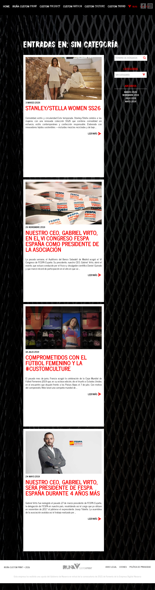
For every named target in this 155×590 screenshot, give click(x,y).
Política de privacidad (140, 566)
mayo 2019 (130, 101)
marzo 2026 (130, 92)
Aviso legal (111, 566)
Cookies (123, 566)
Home (6, 6)
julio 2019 (130, 98)
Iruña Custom (24, 6)
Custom (50, 6)
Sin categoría (94, 44)
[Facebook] (143, 7)
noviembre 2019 (130, 95)
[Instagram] (149, 7)
